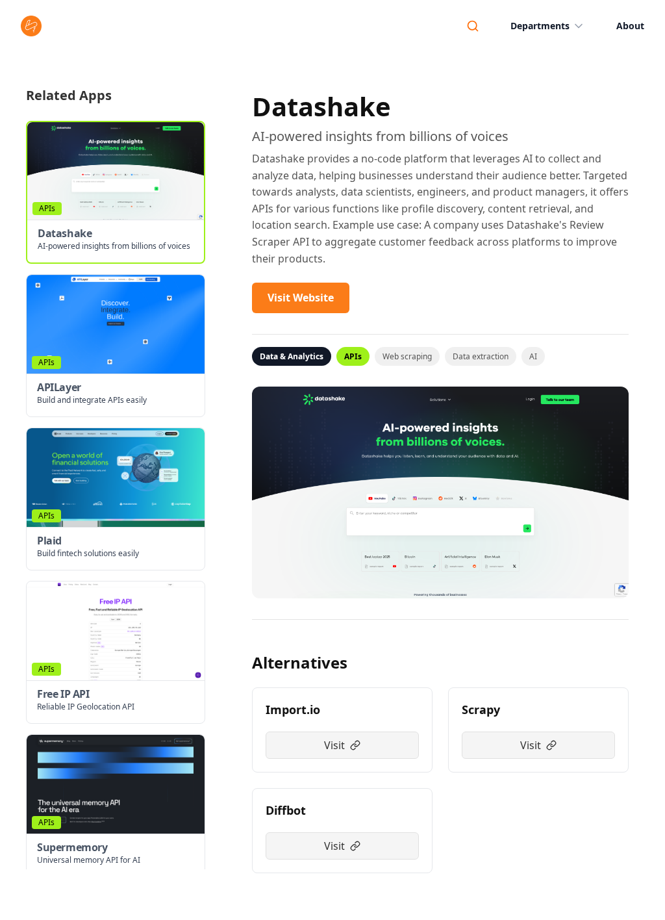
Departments (540, 25)
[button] (115, 192)
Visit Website (301, 297)
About (630, 25)
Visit (334, 745)
